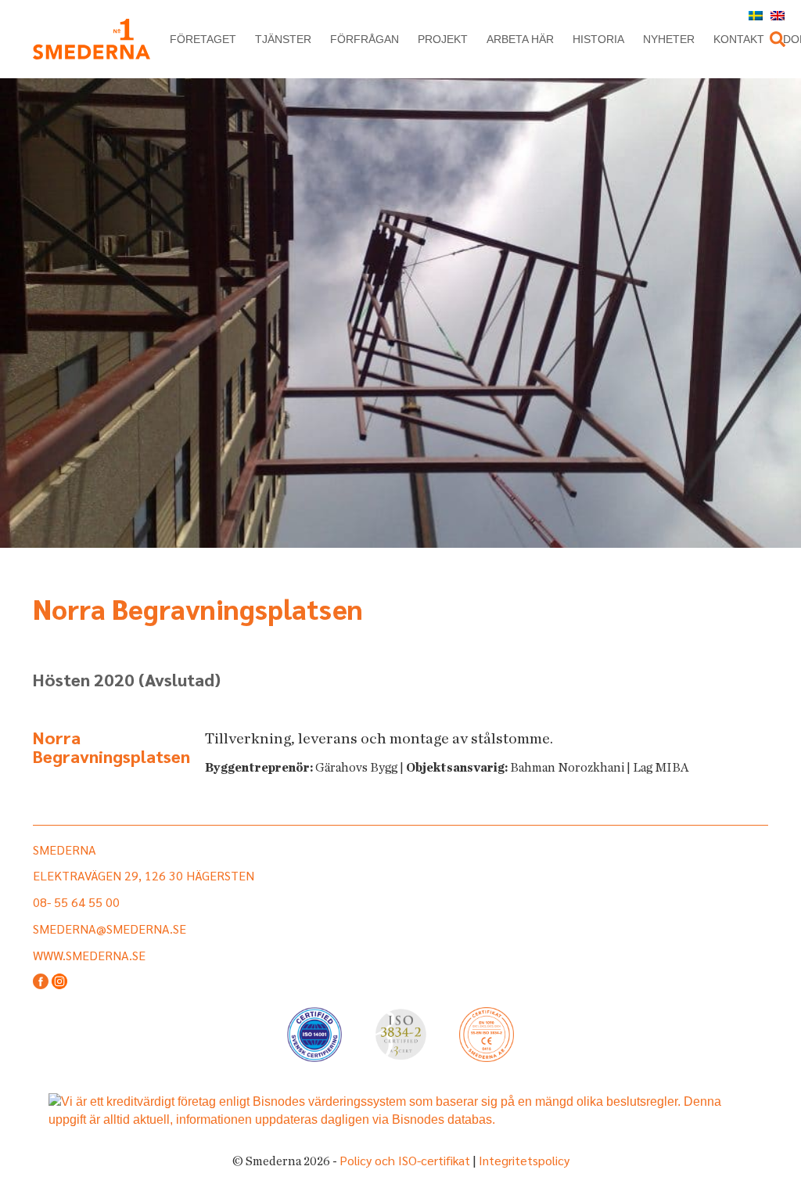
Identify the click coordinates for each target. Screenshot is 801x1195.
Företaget (203, 39)
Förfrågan (364, 39)
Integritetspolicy (524, 1160)
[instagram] (59, 983)
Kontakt (738, 39)
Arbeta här (520, 39)
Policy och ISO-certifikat (404, 1160)
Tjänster (283, 39)
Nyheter (669, 39)
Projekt (443, 39)
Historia (598, 39)
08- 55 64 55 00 (76, 902)
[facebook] (40, 983)
